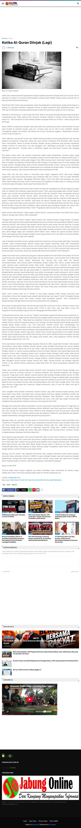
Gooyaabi (52, 824)
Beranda (4, 38)
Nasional (14, 484)
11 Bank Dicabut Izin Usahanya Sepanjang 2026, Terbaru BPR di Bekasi (66, 516)
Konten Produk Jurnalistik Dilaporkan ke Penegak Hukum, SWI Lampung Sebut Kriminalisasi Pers (45, 661)
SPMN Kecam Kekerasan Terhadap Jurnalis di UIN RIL (13, 515)
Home (25, 821)
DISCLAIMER (53, 821)
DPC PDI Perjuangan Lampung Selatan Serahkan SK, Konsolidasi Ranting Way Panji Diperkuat (39, 538)
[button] (2, 3)
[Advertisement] (40, 24)
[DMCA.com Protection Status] (8, 757)
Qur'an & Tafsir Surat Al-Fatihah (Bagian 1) (27, 670)
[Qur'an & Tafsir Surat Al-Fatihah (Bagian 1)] (7, 672)
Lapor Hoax (32, 821)
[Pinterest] (34, 490)
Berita (11, 38)
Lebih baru (6, 571)
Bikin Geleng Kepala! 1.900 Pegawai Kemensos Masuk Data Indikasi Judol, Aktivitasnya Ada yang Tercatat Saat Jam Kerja (45, 652)
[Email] (38, 490)
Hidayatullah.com (14, 478)
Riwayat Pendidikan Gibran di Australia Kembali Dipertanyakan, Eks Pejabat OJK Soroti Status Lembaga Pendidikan (13, 539)
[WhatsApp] (30, 490)
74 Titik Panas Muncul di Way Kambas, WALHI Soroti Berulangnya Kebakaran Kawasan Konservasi (66, 539)
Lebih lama (74, 571)
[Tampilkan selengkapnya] (41, 490)
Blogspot (35, 824)
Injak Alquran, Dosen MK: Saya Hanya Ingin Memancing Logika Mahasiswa (36, 480)
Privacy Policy (43, 821)
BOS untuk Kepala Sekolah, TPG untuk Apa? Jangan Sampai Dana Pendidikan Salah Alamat (39, 516)
